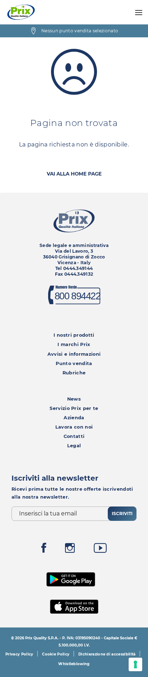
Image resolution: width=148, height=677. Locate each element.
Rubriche (74, 372)
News (74, 399)
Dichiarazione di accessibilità (107, 654)
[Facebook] (43, 550)
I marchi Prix (73, 344)
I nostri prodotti (74, 335)
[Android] (70, 578)
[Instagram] (70, 550)
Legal (74, 445)
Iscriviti (122, 513)
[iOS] (74, 606)
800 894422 (77, 296)
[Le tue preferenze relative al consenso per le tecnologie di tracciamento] (135, 664)
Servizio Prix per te (74, 408)
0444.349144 (78, 268)
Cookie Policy (55, 654)
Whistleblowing (73, 664)
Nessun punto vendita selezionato (79, 30)
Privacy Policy (19, 654)
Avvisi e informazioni (74, 354)
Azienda (74, 417)
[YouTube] (100, 550)
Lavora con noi (74, 427)
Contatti (74, 436)
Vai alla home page (74, 174)
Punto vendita (74, 363)
